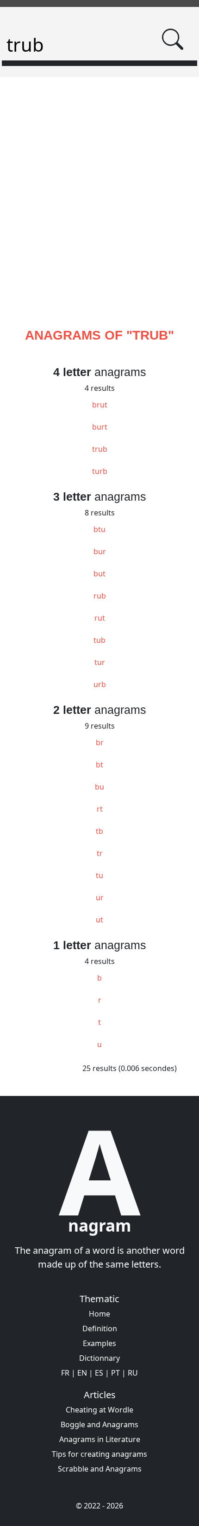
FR (65, 1373)
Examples (99, 1343)
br (100, 742)
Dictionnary (99, 1358)
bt (99, 765)
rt (100, 809)
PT (115, 1373)
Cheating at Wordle (99, 1410)
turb (99, 471)
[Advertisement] (99, 213)
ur (100, 897)
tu (99, 875)
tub (99, 640)
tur (99, 662)
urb (99, 684)
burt (99, 427)
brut (99, 405)
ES (99, 1373)
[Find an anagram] (173, 39)
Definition (99, 1328)
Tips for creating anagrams (99, 1454)
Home (99, 1314)
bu (99, 787)
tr (100, 853)
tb (99, 831)
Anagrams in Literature (99, 1439)
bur (99, 551)
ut (99, 920)
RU (133, 1373)
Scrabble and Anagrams (100, 1469)
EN (82, 1373)
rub (99, 596)
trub (99, 449)
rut (99, 618)
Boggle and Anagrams (99, 1424)
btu (99, 529)
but (99, 574)
